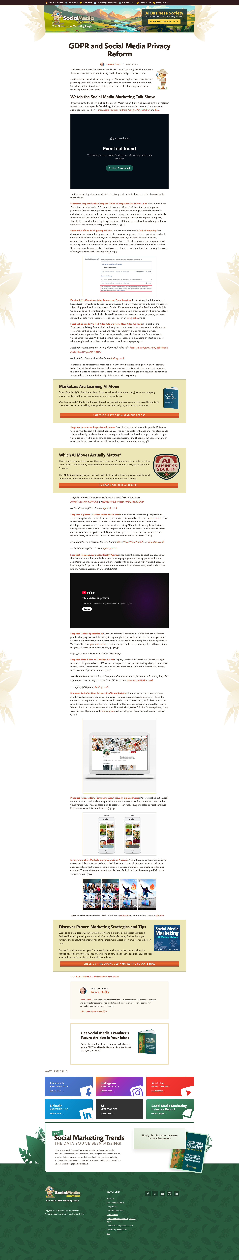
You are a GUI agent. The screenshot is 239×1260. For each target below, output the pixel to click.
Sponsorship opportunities (117, 1229)
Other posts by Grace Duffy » (93, 1011)
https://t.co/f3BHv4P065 (143, 347)
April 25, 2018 (101, 687)
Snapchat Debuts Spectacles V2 (86, 633)
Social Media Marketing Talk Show (101, 977)
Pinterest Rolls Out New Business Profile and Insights (98, 693)
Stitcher (145, 109)
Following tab (107, 710)
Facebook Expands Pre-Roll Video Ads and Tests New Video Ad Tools (106, 323)
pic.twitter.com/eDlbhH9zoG (85, 351)
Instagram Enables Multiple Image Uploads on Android (98, 859)
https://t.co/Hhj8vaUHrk (140, 680)
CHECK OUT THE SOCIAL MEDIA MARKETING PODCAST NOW (119, 964)
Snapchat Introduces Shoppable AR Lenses (92, 427)
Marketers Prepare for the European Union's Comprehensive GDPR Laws (108, 203)
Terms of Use (66, 1214)
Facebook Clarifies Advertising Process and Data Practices (100, 300)
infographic (132, 317)
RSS (157, 109)
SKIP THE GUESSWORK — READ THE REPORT (119, 415)
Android (123, 109)
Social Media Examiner (73, 17)
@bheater (107, 501)
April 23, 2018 (117, 358)
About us (110, 1198)
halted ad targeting (146, 230)
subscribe (125, 915)
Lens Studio (155, 518)
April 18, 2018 (110, 508)
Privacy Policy (78, 1214)
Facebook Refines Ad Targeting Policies (90, 230)
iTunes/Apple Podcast (107, 109)
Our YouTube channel (115, 1210)
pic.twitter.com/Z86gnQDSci (128, 501)
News (79, 977)
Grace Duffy (100, 992)
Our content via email (115, 1202)
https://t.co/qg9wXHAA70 (84, 501)
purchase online (98, 644)
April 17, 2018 (110, 548)
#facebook (162, 347)
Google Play (134, 109)
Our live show (112, 1214)
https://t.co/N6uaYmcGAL (131, 542)
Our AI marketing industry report (120, 1225)
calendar (159, 915)
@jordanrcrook (156, 542)
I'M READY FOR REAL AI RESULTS (118, 485)
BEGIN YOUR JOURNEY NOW (164, 21)
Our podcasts (112, 1206)
